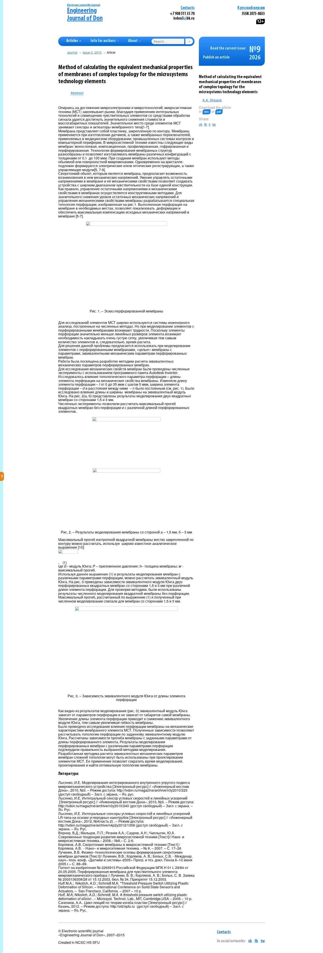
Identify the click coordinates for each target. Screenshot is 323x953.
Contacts (187, 8)
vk (200, 124)
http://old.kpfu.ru (122, 906)
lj (209, 124)
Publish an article (216, 57)
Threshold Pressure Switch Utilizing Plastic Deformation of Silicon (123, 885)
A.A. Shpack (212, 100)
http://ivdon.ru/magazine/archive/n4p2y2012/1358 (96, 825)
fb (205, 124)
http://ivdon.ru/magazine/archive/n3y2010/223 (152, 790)
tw (214, 124)
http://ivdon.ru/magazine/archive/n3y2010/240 (93, 805)
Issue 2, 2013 (92, 52)
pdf (219, 112)
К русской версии (251, 8)
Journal (72, 52)
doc (206, 112)
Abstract (77, 93)
